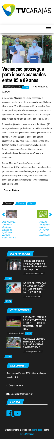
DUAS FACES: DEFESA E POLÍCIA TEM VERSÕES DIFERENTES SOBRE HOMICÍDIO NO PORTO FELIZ (35, 323)
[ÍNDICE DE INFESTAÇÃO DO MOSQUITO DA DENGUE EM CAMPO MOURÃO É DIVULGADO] (13, 287)
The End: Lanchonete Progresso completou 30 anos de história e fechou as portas (35, 265)
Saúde (32, 203)
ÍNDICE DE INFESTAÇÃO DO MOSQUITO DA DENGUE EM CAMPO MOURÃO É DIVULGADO (34, 287)
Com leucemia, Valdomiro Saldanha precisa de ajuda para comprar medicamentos (9, 230)
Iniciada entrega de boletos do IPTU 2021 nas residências (44, 228)
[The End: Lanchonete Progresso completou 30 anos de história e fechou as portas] (13, 264)
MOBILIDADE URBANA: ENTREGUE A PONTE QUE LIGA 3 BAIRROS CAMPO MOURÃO (34, 343)
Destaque (21, 203)
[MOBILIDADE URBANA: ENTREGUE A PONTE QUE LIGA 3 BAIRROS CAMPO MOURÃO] (13, 342)
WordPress (37, 429)
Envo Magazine (27, 434)
